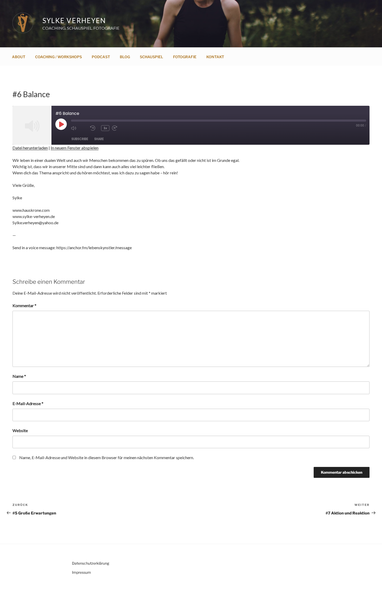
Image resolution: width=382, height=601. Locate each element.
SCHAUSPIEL (151, 57)
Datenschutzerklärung (90, 563)
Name (19, 376)
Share (99, 139)
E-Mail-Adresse (27, 403)
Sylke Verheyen (74, 20)
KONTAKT (215, 57)
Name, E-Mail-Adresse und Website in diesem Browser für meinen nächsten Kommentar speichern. (106, 457)
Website (20, 430)
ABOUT (18, 57)
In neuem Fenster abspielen (74, 147)
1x (105, 128)
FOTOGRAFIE (184, 57)
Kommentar (24, 305)
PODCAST (101, 57)
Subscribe (79, 139)
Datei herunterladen (30, 147)
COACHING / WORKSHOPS (58, 57)
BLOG (125, 57)
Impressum (81, 572)
